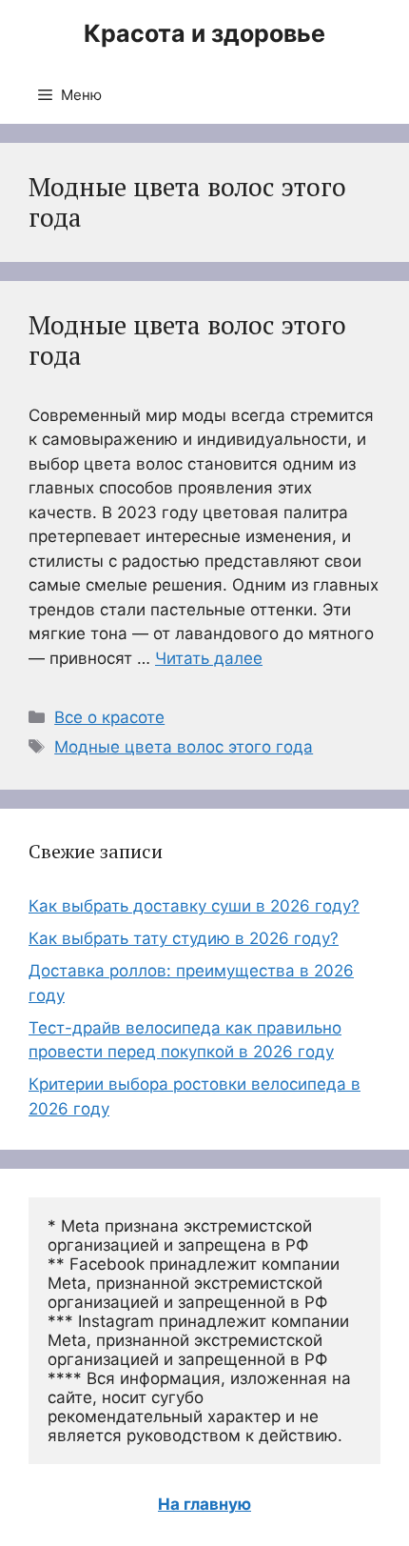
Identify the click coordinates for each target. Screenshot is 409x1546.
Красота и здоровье (204, 33)
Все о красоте (109, 717)
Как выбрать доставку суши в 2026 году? (194, 905)
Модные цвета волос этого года (187, 340)
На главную (204, 1504)
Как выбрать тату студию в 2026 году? (184, 938)
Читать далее (209, 658)
